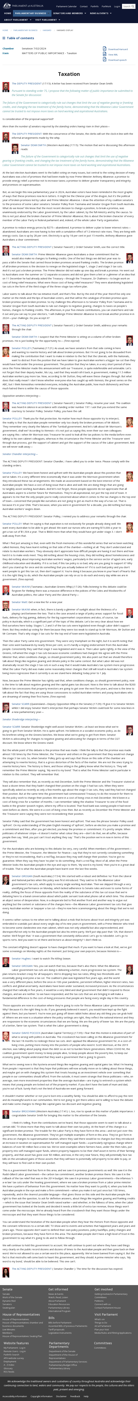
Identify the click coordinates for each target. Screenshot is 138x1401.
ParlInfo (95, 6)
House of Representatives (16, 1319)
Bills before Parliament (59, 1322)
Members (7, 1332)
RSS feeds (9, 1371)
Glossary (8, 1368)
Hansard (47, 30)
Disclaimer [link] (61, 1396)
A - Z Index (9, 1364)
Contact (84, 6)
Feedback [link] (75, 1396)
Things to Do (101, 1322)
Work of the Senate (12, 1297)
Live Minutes (9, 1329)
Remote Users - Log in (15, 1351)
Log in (117, 6)
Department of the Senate (62, 1351)
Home (7, 13)
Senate (6, 1293)
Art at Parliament (103, 1325)
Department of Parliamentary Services (68, 1361)
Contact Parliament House (108, 1307)
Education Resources (59, 1304)
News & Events (99, 13)
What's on (100, 1319)
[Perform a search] (132, 6)
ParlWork (106, 6)
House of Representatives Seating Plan (22, 1336)
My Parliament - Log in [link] (14, 1347)
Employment (10, 1361)
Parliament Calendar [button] (66, 6)
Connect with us (103, 1304)
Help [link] (86, 1396)
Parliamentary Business (30, 13)
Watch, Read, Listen (58, 1297)
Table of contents (19, 38)
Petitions (99, 1300)
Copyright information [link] (42, 1396)
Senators (7, 1304)
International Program (59, 1311)
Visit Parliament (46, 19)
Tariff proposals (56, 1329)
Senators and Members (68, 13)
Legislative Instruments (60, 1332)
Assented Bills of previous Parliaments (67, 1325)
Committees (100, 1347)
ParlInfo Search (11, 1354)
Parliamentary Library (59, 1307)
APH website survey (14, 1358)
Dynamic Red (9, 1300)
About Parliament (16, 19)
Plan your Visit (102, 1329)
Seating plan (9, 1307)
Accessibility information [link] (15, 1396)
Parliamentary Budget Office (63, 1364)
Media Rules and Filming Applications (113, 1332)
